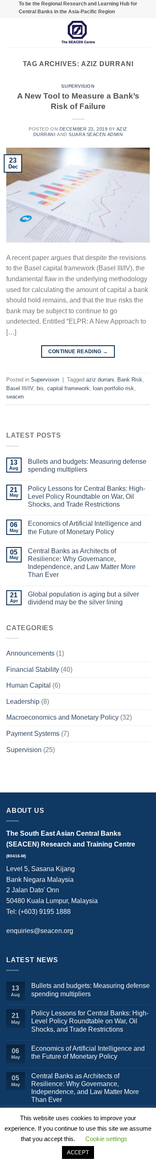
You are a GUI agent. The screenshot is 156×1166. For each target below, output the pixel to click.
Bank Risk (129, 379)
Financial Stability (32, 669)
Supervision (77, 86)
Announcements (30, 653)
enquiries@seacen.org (39, 930)
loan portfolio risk (113, 388)
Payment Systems (32, 733)
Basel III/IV (19, 388)
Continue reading (78, 351)
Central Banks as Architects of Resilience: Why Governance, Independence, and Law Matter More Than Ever (82, 563)
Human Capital (28, 685)
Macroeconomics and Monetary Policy (62, 717)
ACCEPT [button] (78, 1152)
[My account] (145, 33)
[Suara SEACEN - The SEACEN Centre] (78, 32)
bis (40, 388)
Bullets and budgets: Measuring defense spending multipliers (87, 465)
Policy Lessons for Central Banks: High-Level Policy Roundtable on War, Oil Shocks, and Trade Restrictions (86, 496)
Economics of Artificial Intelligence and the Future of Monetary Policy (84, 527)
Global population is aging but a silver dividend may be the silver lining (83, 598)
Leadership (23, 701)
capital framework (68, 388)
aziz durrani (100, 379)
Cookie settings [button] (106, 1138)
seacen (15, 397)
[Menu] (11, 33)
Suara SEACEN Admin (96, 134)
